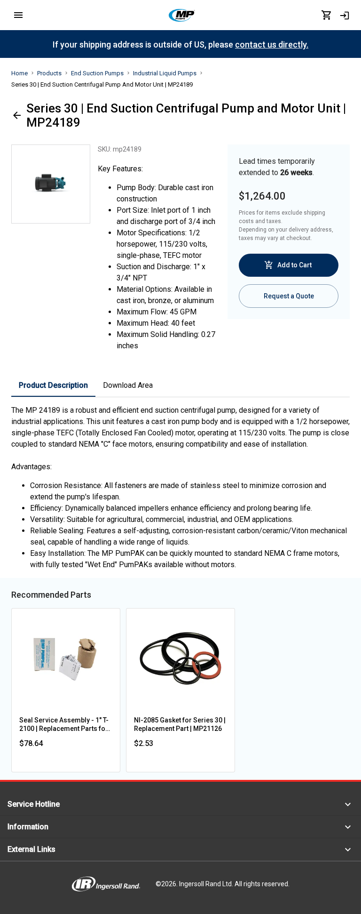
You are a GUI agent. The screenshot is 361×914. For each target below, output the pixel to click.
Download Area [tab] (128, 385)
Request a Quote (289, 296)
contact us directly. (271, 44)
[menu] (18, 15)
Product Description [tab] (53, 385)
